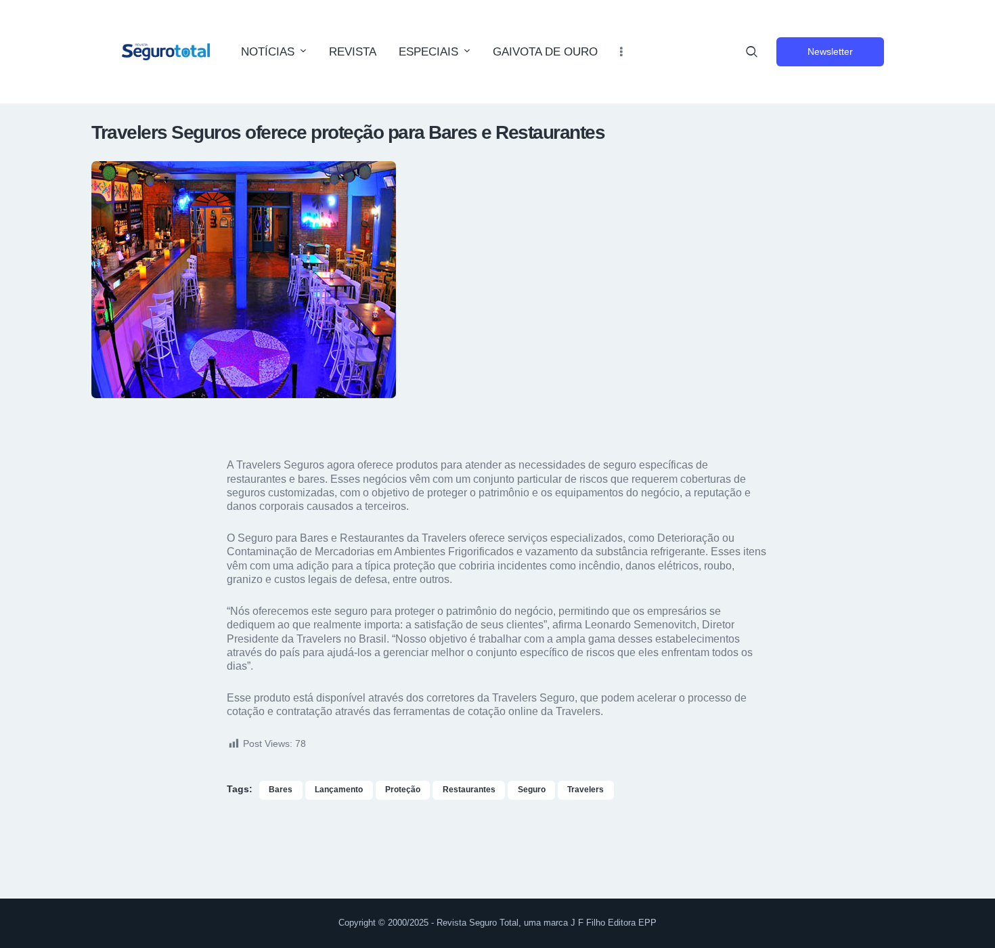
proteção (402, 789)
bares (280, 789)
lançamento (339, 789)
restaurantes (469, 789)
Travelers (585, 789)
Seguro (532, 789)
